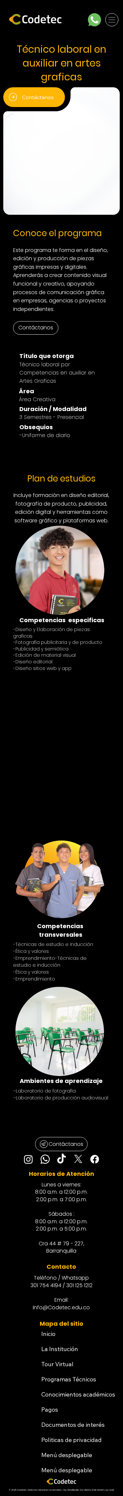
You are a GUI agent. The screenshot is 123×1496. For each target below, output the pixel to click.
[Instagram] (28, 1159)
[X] (78, 1159)
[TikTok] (61, 1159)
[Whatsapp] (45, 1159)
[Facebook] (94, 1159)
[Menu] (111, 19)
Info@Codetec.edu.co (61, 1307)
